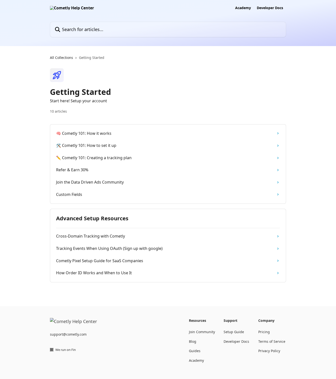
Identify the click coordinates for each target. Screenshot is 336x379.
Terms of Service (271, 341)
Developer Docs (270, 8)
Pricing (264, 331)
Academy (243, 8)
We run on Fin (65, 349)
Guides (194, 350)
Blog (192, 341)
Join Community (202, 331)
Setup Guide (234, 331)
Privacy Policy (269, 350)
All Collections (61, 57)
